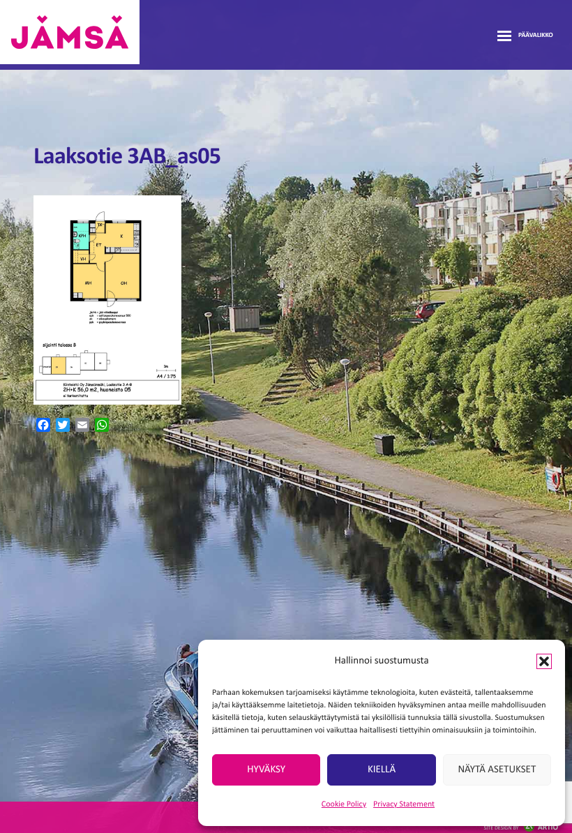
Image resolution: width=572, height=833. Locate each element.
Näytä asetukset (497, 770)
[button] (544, 661)
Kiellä (382, 770)
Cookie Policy (344, 804)
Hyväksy (266, 770)
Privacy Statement (404, 804)
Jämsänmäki (69, 32)
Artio (521, 828)
